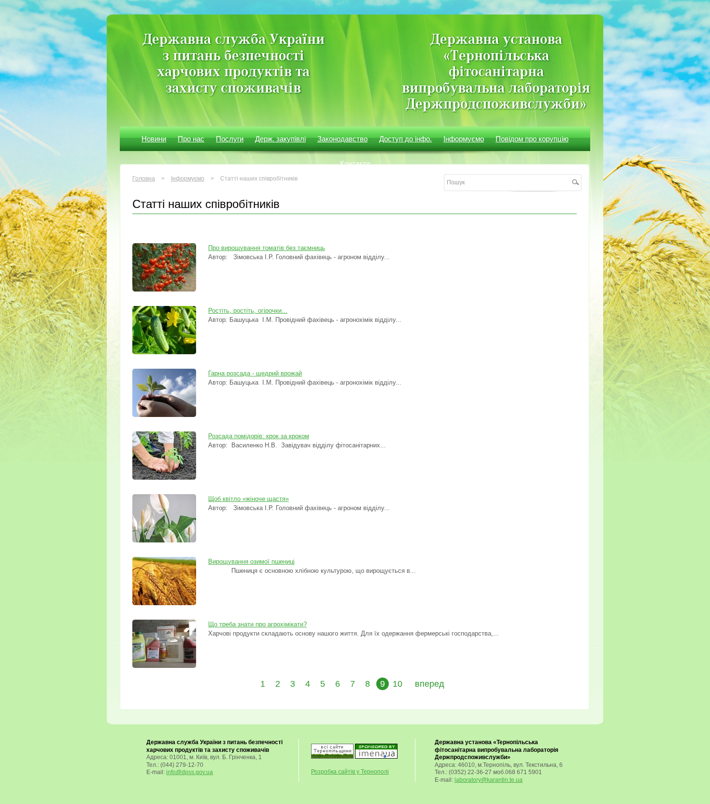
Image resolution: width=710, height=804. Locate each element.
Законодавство (342, 139)
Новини (154, 139)
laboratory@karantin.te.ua (488, 779)
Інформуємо (463, 139)
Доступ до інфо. (405, 139)
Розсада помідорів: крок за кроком (258, 436)
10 (397, 684)
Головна (143, 178)
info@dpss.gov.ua (189, 772)
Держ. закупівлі (280, 139)
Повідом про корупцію (532, 139)
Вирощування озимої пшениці (251, 561)
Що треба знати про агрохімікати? (257, 624)
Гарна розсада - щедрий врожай (255, 373)
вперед (429, 684)
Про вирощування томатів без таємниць (266, 247)
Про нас (191, 139)
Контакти (355, 163)
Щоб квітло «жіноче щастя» (248, 498)
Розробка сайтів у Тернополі (350, 771)
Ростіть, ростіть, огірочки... (247, 310)
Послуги (229, 139)
